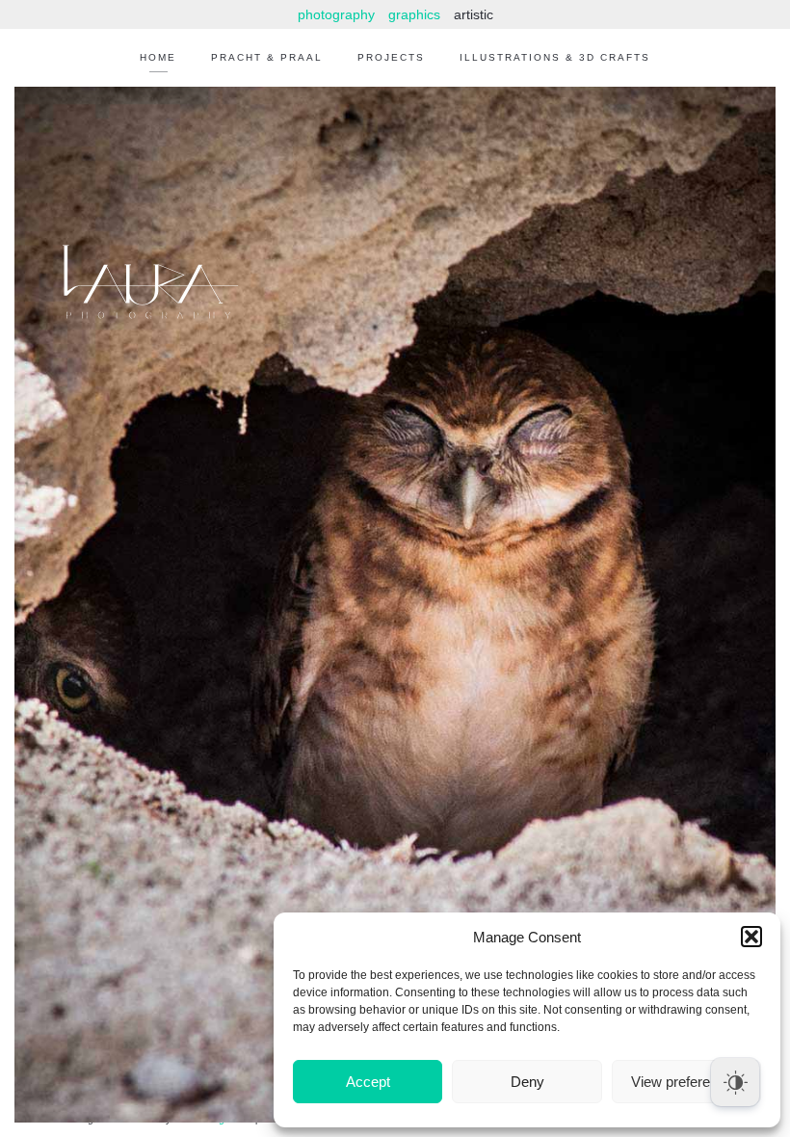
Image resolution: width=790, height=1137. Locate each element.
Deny (527, 1081)
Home (158, 57)
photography (336, 14)
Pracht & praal (267, 57)
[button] (751, 936)
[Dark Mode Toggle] (735, 1082)
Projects (391, 57)
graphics (414, 14)
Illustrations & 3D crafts (555, 57)
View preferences (686, 1081)
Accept (368, 1081)
